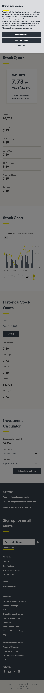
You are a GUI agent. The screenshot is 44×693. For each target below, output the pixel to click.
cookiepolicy (27, 28)
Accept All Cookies (21, 40)
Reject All (21, 45)
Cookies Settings (21, 34)
